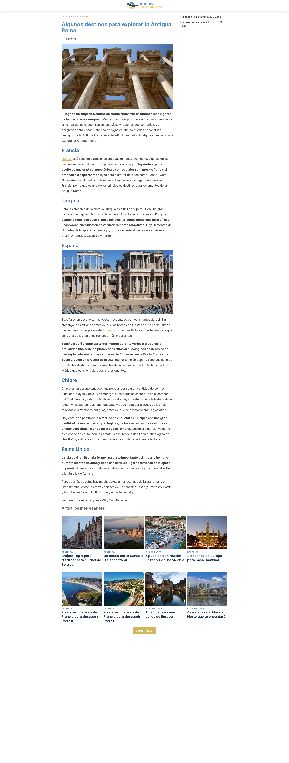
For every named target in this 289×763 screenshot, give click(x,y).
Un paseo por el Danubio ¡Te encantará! (123, 558)
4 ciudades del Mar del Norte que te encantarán (207, 614)
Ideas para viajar (155, 608)
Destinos (83, 16)
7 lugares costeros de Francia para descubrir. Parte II (80, 616)
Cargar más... (144, 630)
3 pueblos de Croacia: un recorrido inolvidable (164, 558)
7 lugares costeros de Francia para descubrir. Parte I (122, 616)
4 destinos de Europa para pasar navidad (204, 558)
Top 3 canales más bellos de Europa (160, 614)
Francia (67, 158)
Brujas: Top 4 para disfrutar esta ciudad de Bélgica (81, 560)
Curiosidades (69, 16)
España (107, 330)
